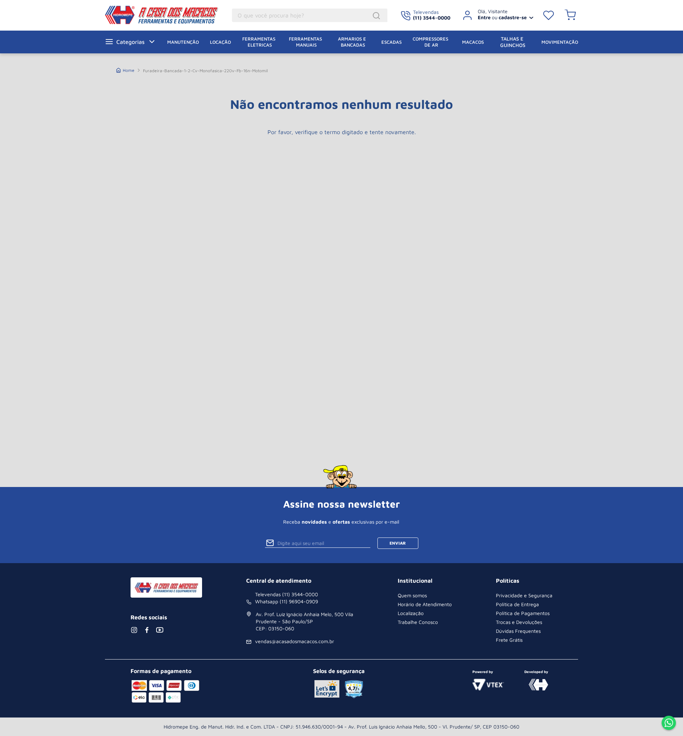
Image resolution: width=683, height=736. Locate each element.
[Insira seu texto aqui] (669, 723)
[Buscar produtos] (377, 16)
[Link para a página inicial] (125, 69)
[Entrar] (495, 15)
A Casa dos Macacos (163, 15)
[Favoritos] (548, 15)
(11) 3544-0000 (431, 18)
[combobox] (309, 15)
